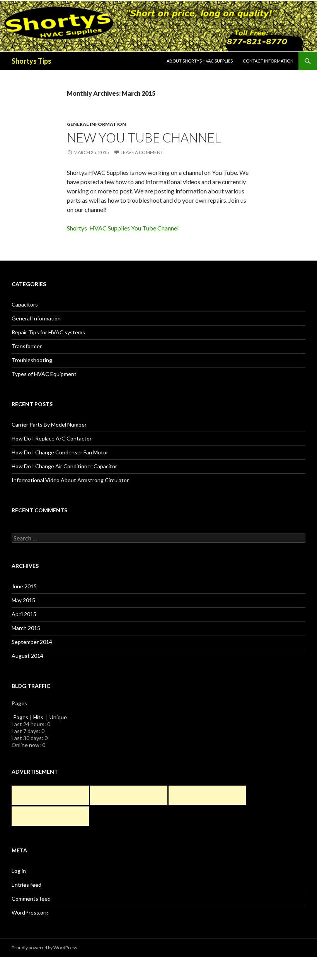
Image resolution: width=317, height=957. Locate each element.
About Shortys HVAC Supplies (200, 60)
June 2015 (24, 586)
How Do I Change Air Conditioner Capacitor (64, 466)
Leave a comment (142, 152)
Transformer (27, 346)
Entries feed (26, 884)
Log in (19, 870)
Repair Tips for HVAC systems (48, 332)
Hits (38, 717)
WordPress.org (30, 912)
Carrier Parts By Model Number (49, 424)
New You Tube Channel (144, 137)
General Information (96, 124)
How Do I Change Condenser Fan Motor (60, 452)
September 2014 (32, 642)
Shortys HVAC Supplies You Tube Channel (123, 228)
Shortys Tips (31, 61)
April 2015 (24, 614)
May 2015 (23, 600)
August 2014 (27, 655)
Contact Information (268, 60)
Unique (58, 717)
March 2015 (26, 628)
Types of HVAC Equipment (44, 374)
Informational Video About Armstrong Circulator (70, 480)
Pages (20, 717)
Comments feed (31, 898)
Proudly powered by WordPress (44, 947)
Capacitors (25, 304)
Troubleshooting (32, 360)
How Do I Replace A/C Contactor (52, 438)
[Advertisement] (50, 795)
